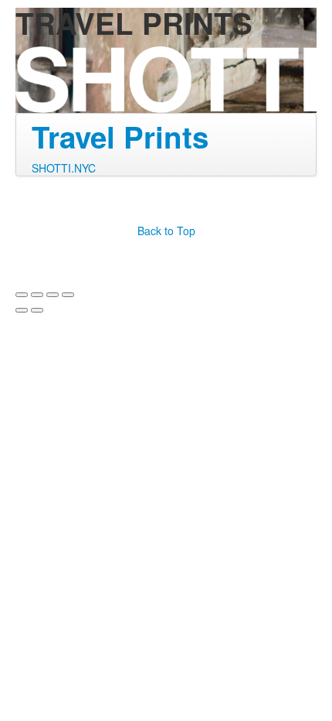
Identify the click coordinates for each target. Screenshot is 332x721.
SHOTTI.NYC (64, 168)
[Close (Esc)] (21, 294)
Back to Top (166, 230)
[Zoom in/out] (68, 294)
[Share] (37, 294)
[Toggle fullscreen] (52, 294)
